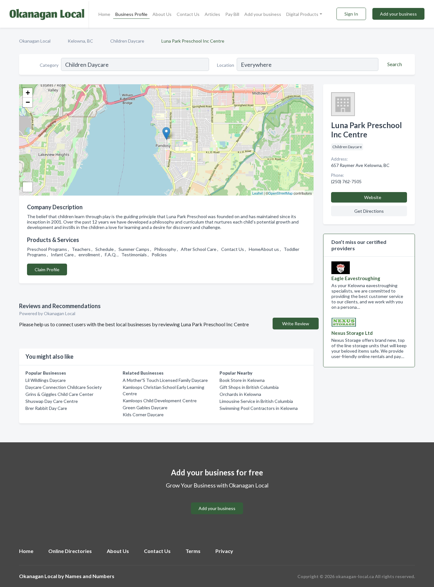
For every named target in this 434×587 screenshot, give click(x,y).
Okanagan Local (35, 41)
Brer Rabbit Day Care (46, 408)
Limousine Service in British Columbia (256, 401)
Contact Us (188, 14)
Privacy (224, 551)
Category (49, 65)
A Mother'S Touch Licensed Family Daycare (165, 380)
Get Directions (369, 211)
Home (104, 14)
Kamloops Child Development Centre (160, 400)
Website (372, 197)
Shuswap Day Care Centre (51, 401)
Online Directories (70, 551)
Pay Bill (232, 14)
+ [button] (28, 93)
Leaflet (257, 193)
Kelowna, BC (80, 41)
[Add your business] (217, 501)
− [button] (28, 102)
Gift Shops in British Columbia (249, 387)
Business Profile (131, 14)
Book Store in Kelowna (242, 380)
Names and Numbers (89, 576)
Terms (193, 551)
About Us (162, 14)
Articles (212, 14)
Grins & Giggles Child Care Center (59, 394)
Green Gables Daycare (145, 407)
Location (225, 65)
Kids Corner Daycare (143, 414)
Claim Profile (47, 269)
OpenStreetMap (280, 193)
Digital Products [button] (302, 14)
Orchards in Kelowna (240, 394)
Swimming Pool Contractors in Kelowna (259, 408)
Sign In (351, 14)
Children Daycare (127, 41)
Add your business (262, 14)
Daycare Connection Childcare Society (63, 387)
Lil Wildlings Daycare (45, 380)
